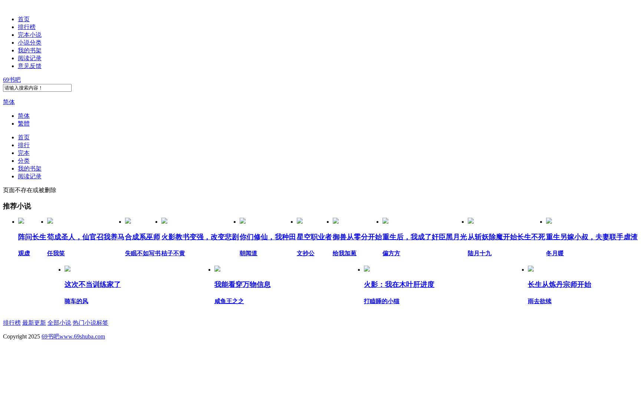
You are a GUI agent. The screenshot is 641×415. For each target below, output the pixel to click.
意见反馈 (30, 66)
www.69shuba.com (82, 336)
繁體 (24, 123)
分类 (24, 161)
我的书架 (30, 50)
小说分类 (30, 42)
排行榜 (27, 27)
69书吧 (12, 80)
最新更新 (34, 323)
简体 (9, 102)
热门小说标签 (90, 323)
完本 (24, 153)
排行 (24, 145)
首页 (24, 19)
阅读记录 (30, 58)
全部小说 (59, 323)
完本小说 (30, 35)
